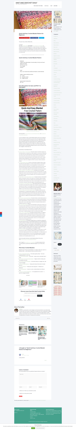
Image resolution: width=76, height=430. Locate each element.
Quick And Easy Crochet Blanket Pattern (32, 133)
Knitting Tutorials (57, 142)
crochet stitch (25, 45)
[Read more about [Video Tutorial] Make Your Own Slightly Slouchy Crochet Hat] (32, 328)
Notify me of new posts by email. (26, 393)
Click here (48, 414)
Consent (33, 428)
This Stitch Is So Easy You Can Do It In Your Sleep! (23, 334)
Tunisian (55, 173)
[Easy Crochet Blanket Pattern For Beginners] (32, 282)
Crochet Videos (56, 100)
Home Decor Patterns (58, 127)
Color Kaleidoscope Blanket (38, 45)
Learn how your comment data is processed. (37, 400)
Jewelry (55, 131)
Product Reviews (57, 154)
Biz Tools (46, 5)
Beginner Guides (57, 55)
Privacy (31, 416)
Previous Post (17, 318)
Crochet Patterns (57, 90)
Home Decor (56, 125)
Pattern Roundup (57, 148)
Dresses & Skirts (57, 102)
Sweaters (55, 169)
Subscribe (55, 5)
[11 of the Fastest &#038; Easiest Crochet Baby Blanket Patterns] (23, 282)
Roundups (55, 156)
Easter (55, 104)
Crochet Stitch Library (58, 92)
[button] (59, 5)
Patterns (55, 150)
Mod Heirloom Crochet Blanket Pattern (25, 183)
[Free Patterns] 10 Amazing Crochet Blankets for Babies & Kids (42, 338)
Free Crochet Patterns (38, 5)
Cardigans (56, 68)
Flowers (55, 107)
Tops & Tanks (56, 171)
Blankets (55, 61)
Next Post (49, 318)
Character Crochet (57, 70)
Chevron (55, 72)
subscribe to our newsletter (30, 242)
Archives (55, 248)
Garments (55, 118)
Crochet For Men (57, 88)
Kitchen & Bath (56, 135)
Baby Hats (55, 47)
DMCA (31, 410)
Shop (51, 5)
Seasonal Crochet (57, 162)
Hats (54, 122)
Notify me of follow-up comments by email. (28, 390)
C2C (54, 65)
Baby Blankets (56, 42)
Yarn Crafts (56, 180)
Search (55, 242)
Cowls (55, 74)
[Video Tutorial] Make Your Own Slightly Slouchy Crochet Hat (32, 333)
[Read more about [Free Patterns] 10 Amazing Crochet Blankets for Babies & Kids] (42, 330)
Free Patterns (56, 116)
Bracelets (55, 63)
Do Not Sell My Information (40, 428)
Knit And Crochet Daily (26, 3)
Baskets (55, 53)
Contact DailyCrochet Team (35, 413)
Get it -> (56, 31)
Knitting (55, 140)
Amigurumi (56, 36)
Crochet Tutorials (57, 98)
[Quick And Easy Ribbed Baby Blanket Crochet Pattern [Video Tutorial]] (42, 282)
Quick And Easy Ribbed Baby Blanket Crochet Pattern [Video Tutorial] (42, 286)
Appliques (55, 38)
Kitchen (55, 133)
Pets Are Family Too (57, 152)
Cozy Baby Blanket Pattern (23, 162)
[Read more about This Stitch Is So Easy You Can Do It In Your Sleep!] (23, 329)
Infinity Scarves (56, 129)
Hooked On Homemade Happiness (32, 130)
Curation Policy (33, 411)
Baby (55, 40)
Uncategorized (56, 177)
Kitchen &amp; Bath (57, 138)
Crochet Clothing (57, 78)
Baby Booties (56, 44)
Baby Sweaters (56, 49)
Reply (46, 360)
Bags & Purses (56, 51)
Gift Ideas (55, 120)
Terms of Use (32, 418)
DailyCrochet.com (57, 197)
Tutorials (55, 175)
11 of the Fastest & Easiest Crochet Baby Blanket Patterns (23, 286)
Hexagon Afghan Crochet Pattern (24, 151)
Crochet (55, 76)
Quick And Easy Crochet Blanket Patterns (28, 239)
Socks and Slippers (57, 164)
